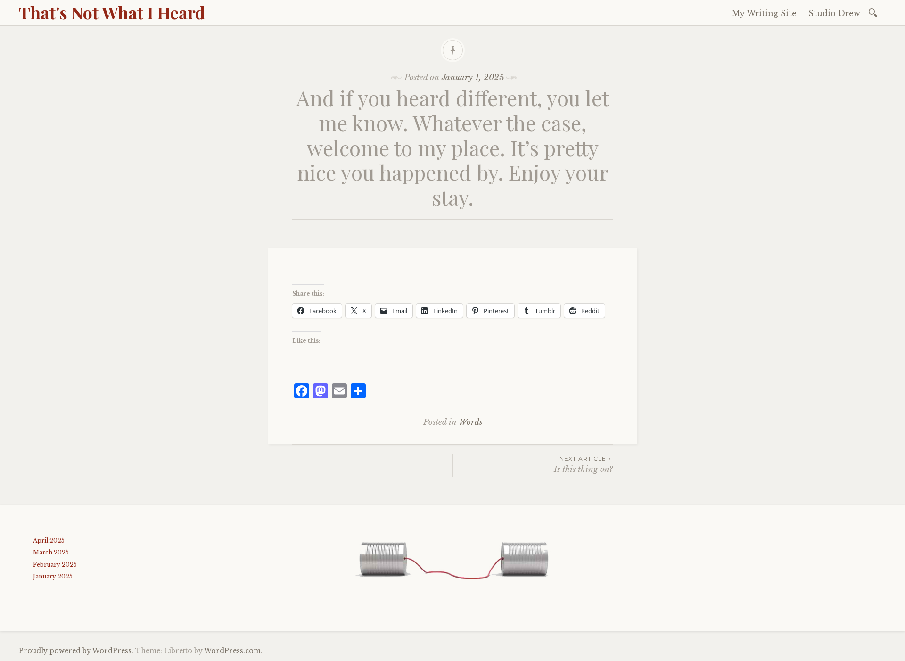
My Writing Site (764, 13)
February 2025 (55, 564)
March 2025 (51, 552)
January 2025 (53, 576)
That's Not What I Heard (112, 12)
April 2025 (49, 540)
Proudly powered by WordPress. (76, 650)
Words (470, 422)
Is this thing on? (583, 464)
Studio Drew (834, 13)
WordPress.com (232, 650)
